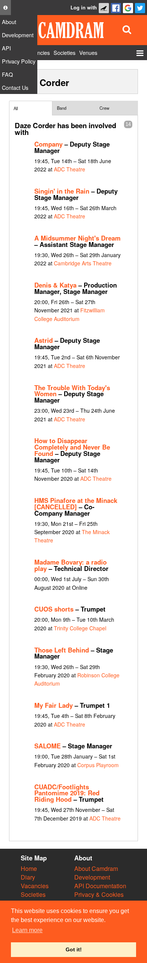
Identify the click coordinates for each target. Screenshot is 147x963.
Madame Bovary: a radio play (70, 565)
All (16, 108)
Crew (104, 108)
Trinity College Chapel (80, 628)
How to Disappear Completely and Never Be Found (72, 447)
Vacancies (35, 885)
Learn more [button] (27, 930)
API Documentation (100, 885)
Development (92, 877)
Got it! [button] (74, 949)
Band (61, 108)
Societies (33, 894)
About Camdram (96, 868)
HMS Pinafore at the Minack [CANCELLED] (75, 503)
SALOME (47, 745)
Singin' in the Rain (61, 190)
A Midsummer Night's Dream (77, 237)
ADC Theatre (69, 169)
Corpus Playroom (98, 765)
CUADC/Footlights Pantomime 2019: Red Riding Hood (67, 793)
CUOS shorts (54, 608)
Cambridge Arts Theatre (83, 263)
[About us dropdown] (5, 7)
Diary (28, 877)
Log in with (83, 7)
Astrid (43, 340)
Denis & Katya (55, 284)
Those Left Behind (61, 649)
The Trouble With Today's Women (72, 390)
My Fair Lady (53, 705)
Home (29, 868)
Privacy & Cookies (99, 894)
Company (48, 143)
